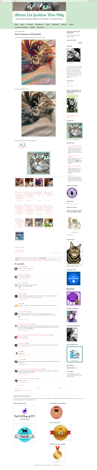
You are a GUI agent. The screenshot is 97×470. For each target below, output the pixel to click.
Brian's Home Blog (22, 274)
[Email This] (40, 258)
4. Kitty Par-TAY (48, 187)
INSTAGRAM (55, 24)
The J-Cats (20, 359)
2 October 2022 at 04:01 (23, 355)
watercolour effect (53, 259)
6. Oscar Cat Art (29, 200)
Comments (70, 86)
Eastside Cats (21, 283)
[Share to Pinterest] (45, 258)
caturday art (29, 259)
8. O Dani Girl (48, 200)
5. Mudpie (19, 200)
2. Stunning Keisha (29, 187)
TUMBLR (71, 24)
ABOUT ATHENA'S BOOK (72, 115)
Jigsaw (42, 259)
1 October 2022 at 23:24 (23, 338)
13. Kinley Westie (19, 227)
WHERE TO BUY (70, 117)
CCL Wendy (21, 294)
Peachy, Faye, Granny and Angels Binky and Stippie (30, 369)
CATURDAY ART (39, 24)
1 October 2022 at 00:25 (23, 278)
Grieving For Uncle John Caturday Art (73, 156)
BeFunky (20, 259)
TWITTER (64, 24)
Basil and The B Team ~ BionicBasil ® (27, 378)
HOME (16, 24)
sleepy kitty (47, 259)
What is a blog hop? (19, 250)
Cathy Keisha (21, 266)
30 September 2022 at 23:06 (24, 270)
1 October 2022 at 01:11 (23, 289)
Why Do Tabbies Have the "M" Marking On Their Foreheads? (75, 146)
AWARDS (32, 27)
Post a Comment (20, 385)
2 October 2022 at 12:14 (23, 364)
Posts (69, 83)
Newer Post (17, 388)
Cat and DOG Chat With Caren (25, 324)
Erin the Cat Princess (23, 311)
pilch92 (19, 303)
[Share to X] (42, 258)
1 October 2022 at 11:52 (23, 299)
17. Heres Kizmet (19, 241)
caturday (24, 259)
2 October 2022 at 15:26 (23, 374)
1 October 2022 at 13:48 (23, 319)
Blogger (60, 465)
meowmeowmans (22, 343)
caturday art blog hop (36, 259)
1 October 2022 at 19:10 (23, 330)
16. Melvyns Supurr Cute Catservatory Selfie (48, 228)
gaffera (51, 465)
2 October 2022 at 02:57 (23, 346)
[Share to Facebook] (44, 258)
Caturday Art (70, 175)
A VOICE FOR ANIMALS (21, 27)
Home (38, 388)
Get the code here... (19, 251)
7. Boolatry (38, 200)
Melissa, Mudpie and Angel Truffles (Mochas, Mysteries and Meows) (34, 335)
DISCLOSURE (40, 27)
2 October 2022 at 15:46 (23, 382)
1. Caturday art (19, 187)
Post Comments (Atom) (26, 390)
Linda (19, 351)
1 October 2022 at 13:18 (23, 307)
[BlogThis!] (41, 258)
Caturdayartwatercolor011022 (22, 147)
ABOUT (22, 24)
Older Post (59, 388)
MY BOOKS (30, 24)
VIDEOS (48, 24)
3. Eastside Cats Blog (39, 187)
